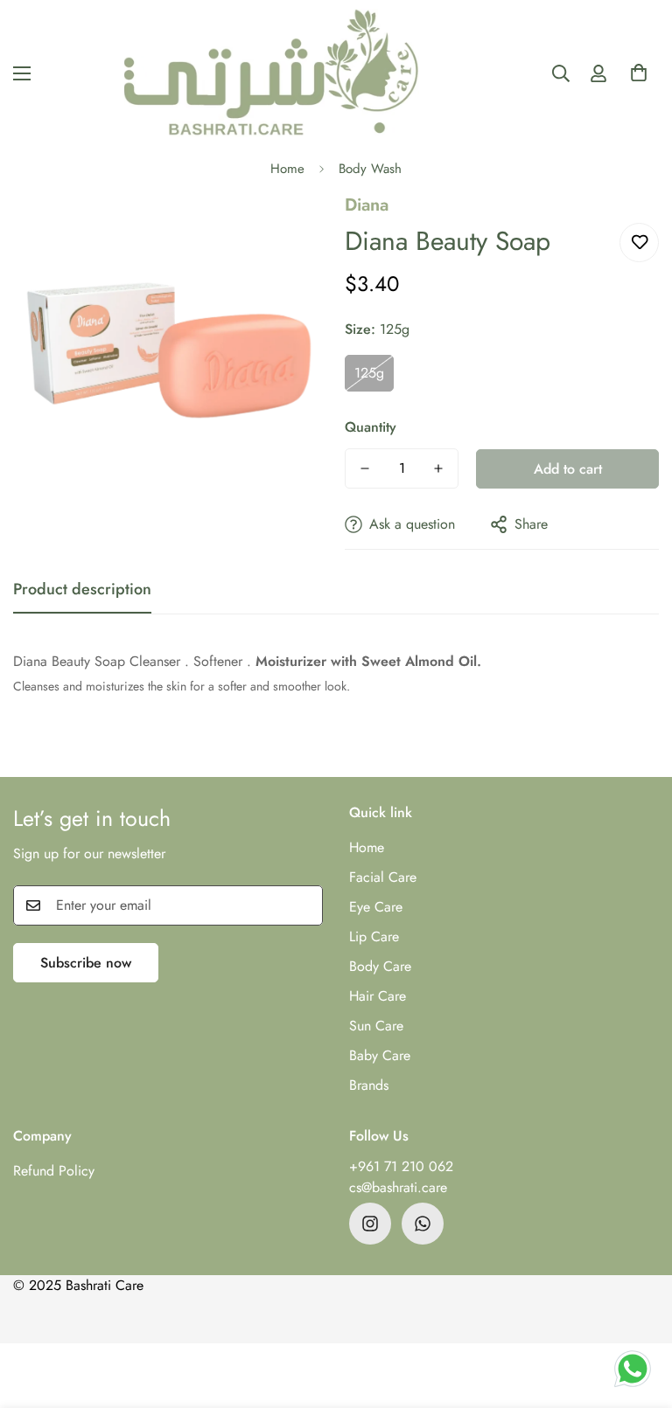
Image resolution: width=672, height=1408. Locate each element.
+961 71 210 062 (401, 1166)
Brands (368, 1085)
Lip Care (374, 936)
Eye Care (375, 907)
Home (287, 168)
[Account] (598, 73)
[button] (639, 77)
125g (369, 373)
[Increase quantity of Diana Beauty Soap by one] (438, 468)
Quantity (370, 427)
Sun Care (376, 1026)
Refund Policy (53, 1171)
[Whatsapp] (423, 1224)
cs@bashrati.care (398, 1187)
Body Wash (370, 168)
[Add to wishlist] (639, 242)
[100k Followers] (370, 1224)
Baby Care (379, 1055)
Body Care (380, 966)
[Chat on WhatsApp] (632, 1369)
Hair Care (377, 996)
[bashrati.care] (271, 73)
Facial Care (382, 877)
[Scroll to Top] (638, 1313)
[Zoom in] (290, 229)
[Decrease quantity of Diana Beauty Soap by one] (365, 468)
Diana (366, 205)
